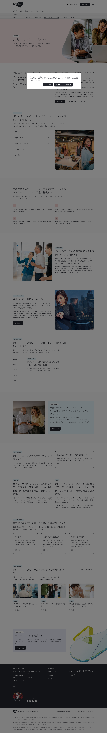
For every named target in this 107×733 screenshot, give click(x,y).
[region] (54, 81)
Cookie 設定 (48, 84)
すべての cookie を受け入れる (63, 84)
